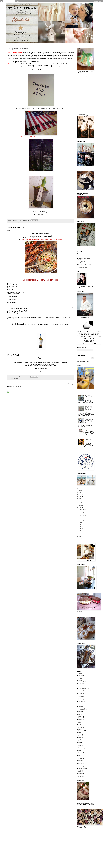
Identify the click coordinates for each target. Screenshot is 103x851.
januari (81, 534)
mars (81, 530)
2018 (80, 492)
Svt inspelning (81, 261)
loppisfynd (80, 743)
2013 (80, 502)
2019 (80, 490)
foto (79, 722)
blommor (80, 716)
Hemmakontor (81, 685)
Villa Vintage (81, 708)
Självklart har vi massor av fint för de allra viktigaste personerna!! (89, 408)
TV (79, 704)
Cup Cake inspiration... (87, 429)
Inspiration (80, 690)
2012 (80, 503)
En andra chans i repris (83, 255)
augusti (81, 520)
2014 (80, 500)
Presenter (80, 696)
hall (79, 729)
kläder (79, 735)
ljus (79, 740)
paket (79, 750)
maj (81, 526)
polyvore (80, 752)
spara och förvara (82, 766)
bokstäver (80, 717)
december (82, 509)
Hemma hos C (81, 683)
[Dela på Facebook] (36, 220)
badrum (80, 711)
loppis (79, 742)
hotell (79, 732)
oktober (81, 517)
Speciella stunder (82, 703)
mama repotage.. (88, 418)
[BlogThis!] (33, 220)
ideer (79, 734)
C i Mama (80, 262)
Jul (79, 691)
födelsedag (80, 724)
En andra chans (81, 680)
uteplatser (80, 773)
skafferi (80, 760)
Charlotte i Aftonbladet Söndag (85, 264)
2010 (80, 507)
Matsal (79, 695)
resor (79, 757)
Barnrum (13, 222)
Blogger (56, 839)
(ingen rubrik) (88, 395)
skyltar (79, 762)
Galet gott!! (11, 230)
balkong (80, 713)
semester (80, 758)
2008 (80, 538)
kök (79, 739)
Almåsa (80, 673)
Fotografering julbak (82, 267)
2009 (80, 536)
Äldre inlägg (70, 384)
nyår (79, 747)
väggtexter (80, 776)
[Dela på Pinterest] (37, 220)
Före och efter (81, 681)
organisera (80, 748)
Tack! (79, 253)
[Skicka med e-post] (31, 220)
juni (81, 524)
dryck (79, 721)
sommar (80, 763)
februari (81, 532)
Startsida (41, 384)
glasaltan (80, 727)
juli (80, 522)
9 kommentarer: (25, 376)
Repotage (17, 222)
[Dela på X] (34, 220)
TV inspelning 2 (81, 256)
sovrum (80, 765)
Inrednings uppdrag (82, 688)
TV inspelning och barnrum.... (18, 49)
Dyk (79, 678)
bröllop (80, 719)
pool (79, 753)
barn (79, 714)
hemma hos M (81, 730)
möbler (80, 745)
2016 (80, 496)
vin (17, 378)
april (81, 528)
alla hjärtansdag (82, 709)
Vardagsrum (81, 706)
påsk (79, 755)
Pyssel (79, 698)
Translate (88, 352)
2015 (80, 498)
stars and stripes (82, 768)
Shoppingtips (81, 701)
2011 (80, 505)
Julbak (79, 266)
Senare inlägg (11, 384)
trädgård (80, 770)
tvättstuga (80, 771)
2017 (80, 494)
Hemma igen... (88, 439)
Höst (79, 686)
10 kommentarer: (25, 220)
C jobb (79, 677)
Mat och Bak (14, 378)
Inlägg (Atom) (18, 386)
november (82, 515)
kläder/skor (80, 737)
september (82, 518)
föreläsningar (81, 726)
